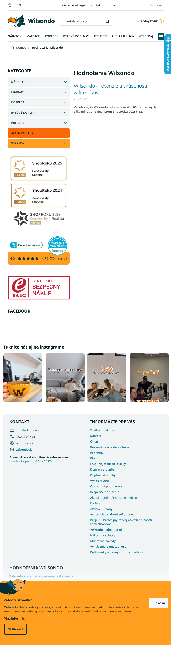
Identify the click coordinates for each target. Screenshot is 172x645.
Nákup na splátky (101, 534)
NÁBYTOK (16, 82)
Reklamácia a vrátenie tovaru (109, 446)
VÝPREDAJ (16, 143)
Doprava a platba (101, 469)
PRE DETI (15, 123)
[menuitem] (13, 36)
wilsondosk (24, 448)
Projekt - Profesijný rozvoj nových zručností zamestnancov (120, 521)
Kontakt (94, 5)
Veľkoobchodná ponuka (106, 529)
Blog (92, 457)
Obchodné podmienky (104, 485)
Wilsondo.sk (24, 442)
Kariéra (94, 502)
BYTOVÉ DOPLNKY (22, 112)
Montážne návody (101, 540)
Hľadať (106, 21)
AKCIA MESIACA (20, 133)
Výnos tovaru (98, 480)
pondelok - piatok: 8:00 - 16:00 (39, 458)
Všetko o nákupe (72, 5)
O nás (93, 440)
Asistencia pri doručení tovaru (110, 513)
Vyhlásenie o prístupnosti (107, 545)
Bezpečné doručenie (103, 491)
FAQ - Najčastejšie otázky (106, 463)
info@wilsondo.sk (28, 429)
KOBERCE (16, 102)
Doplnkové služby (101, 474)
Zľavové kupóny (100, 508)
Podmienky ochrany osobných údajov (115, 551)
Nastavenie (15, 629)
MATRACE (16, 92)
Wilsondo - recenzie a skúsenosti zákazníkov (109, 89)
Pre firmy (95, 452)
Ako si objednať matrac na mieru (112, 497)
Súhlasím (155, 603)
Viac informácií (15, 618)
